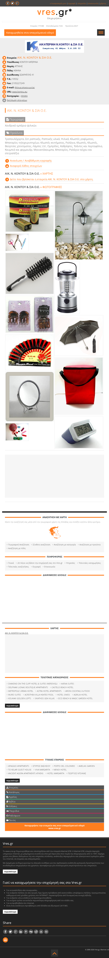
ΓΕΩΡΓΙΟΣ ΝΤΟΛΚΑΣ (77, 773)
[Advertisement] (54, 476)
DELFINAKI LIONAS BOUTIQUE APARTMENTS (28, 687)
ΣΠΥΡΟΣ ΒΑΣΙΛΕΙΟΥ (41, 766)
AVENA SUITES (67, 683)
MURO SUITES (14, 694)
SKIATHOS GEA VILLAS (45, 698)
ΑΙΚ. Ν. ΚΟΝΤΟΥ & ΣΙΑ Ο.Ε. (16, 633)
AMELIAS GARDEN (87, 766)
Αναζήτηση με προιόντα (89, 544)
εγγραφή (72, 3)
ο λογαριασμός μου (58, 3)
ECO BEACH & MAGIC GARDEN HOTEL (75, 698)
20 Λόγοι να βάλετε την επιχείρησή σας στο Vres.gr (39, 563)
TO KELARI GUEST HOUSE (19, 769)
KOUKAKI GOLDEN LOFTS (19, 698)
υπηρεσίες (81, 3)
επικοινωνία (93, 3)
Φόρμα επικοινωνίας (25, 87)
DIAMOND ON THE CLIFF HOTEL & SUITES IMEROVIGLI (32, 683)
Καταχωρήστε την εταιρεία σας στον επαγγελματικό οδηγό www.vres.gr (55, 827)
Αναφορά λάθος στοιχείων (26, 165)
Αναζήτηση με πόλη (17, 548)
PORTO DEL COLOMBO (64, 766)
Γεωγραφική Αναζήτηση (18, 544)
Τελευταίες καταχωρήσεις (90, 563)
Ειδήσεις (12, 806)
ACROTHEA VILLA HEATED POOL (39, 694)
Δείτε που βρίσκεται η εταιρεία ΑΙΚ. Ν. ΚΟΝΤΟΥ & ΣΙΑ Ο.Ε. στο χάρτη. (51, 179)
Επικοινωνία (49, 566)
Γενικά (11, 563)
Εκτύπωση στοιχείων (17, 100)
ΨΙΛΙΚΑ (24, 95)
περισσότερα (12, 705)
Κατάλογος (13, 792)
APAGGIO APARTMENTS (18, 766)
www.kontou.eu (19, 91)
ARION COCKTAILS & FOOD (77, 691)
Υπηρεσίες (70, 563)
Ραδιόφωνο (14, 815)
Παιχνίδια (14, 810)
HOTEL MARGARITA (55, 773)
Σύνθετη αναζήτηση (41, 544)
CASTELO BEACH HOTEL (62, 687)
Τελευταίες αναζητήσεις (18, 566)
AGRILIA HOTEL (80, 694)
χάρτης (103, 3)
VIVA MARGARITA (42, 769)
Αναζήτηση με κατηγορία (65, 544)
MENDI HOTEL (60, 769)
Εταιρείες (13, 787)
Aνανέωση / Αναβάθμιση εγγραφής (31, 160)
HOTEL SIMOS (63, 694)
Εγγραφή (37, 566)
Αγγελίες (12, 796)
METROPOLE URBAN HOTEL (20, 691)
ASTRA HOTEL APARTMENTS (49, 691)
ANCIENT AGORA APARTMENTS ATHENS (25, 773)
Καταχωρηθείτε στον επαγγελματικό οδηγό (30, 32)
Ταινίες (12, 820)
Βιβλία (11, 801)
